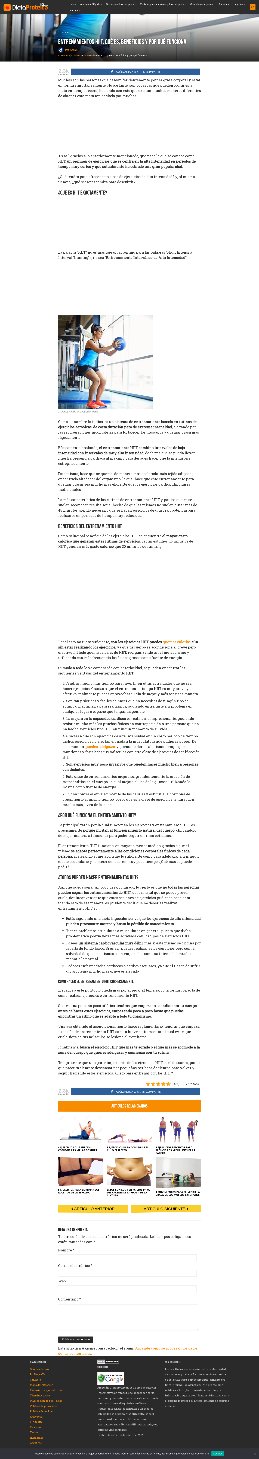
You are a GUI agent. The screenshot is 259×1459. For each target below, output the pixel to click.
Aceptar (217, 1453)
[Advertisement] (129, 128)
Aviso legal (37, 1416)
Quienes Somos (40, 1369)
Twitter (35, 1432)
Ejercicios (74, 55)
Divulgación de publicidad (46, 1400)
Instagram (36, 1437)
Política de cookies (42, 1411)
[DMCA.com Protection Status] (108, 1362)
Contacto (35, 1379)
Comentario (69, 1299)
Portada (62, 55)
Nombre (66, 1250)
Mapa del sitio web (42, 1385)
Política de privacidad (44, 1406)
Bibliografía (37, 1374)
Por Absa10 (71, 49)
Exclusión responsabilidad (46, 1390)
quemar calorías (177, 642)
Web (62, 1281)
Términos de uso (40, 1395)
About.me (36, 1443)
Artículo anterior (94, 1209)
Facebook (36, 1427)
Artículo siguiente (165, 1209)
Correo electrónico (75, 1265)
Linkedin (36, 1422)
